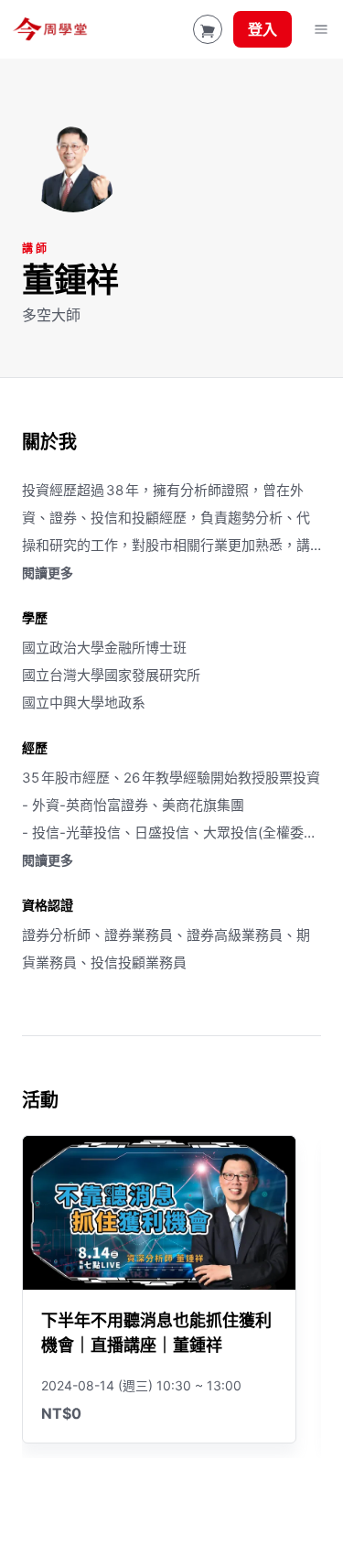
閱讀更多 (47, 572)
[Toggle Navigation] (321, 29)
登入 (262, 29)
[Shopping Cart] (207, 29)
